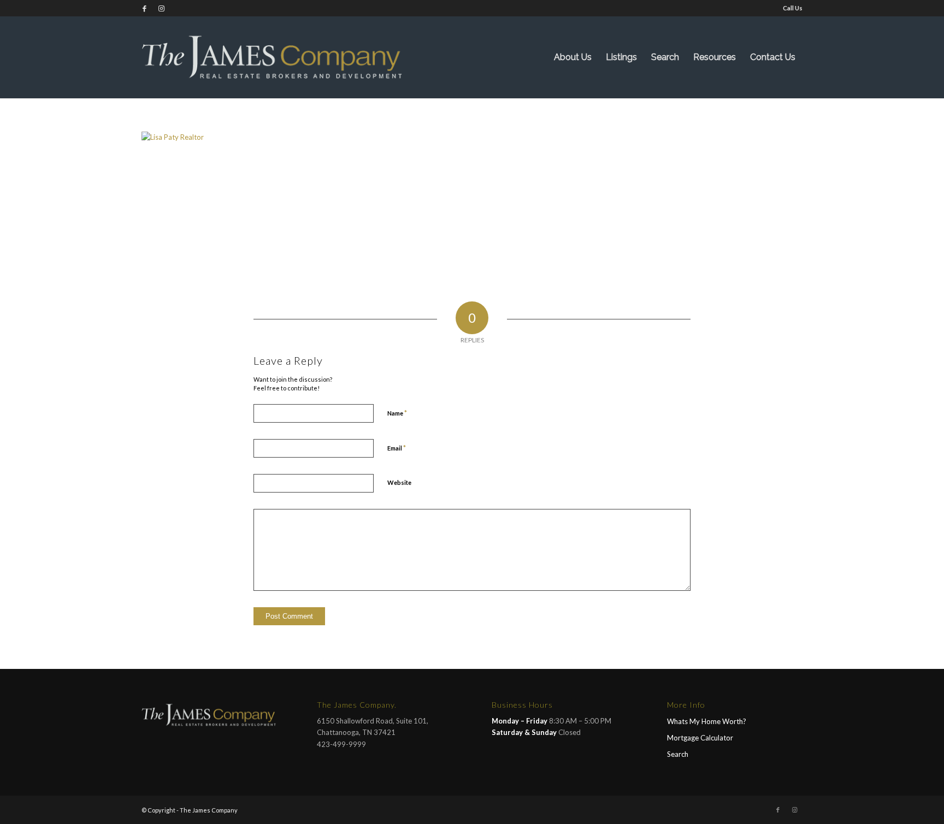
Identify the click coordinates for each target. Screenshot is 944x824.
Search (677, 754)
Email (396, 447)
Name (397, 412)
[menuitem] (790, 8)
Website (399, 482)
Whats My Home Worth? (706, 721)
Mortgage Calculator (700, 737)
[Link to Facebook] (144, 8)
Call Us (793, 7)
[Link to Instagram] (161, 8)
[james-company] (272, 57)
